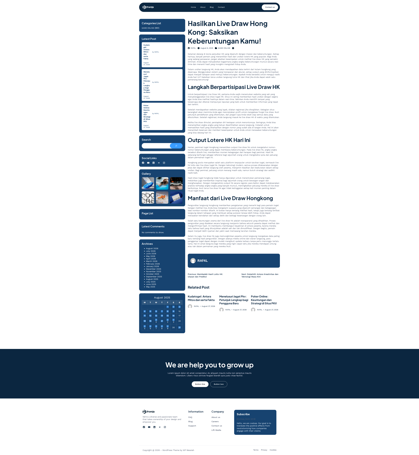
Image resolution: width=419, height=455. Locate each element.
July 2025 (150, 282)
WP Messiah (188, 450)
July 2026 (150, 251)
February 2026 (153, 264)
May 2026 (150, 256)
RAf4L (193, 48)
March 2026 (151, 261)
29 (167, 326)
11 (144, 316)
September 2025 (154, 276)
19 (150, 321)
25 (144, 326)
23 (173, 320)
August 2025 (152, 279)
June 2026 (151, 253)
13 (156, 316)
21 (162, 321)
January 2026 (152, 266)
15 (168, 316)
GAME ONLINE (148, 28)
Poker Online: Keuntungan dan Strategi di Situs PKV (146, 113)
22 (167, 320)
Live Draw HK (263, 231)
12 (150, 316)
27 (156, 326)
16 (173, 316)
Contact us (270, 7)
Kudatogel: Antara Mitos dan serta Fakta (146, 52)
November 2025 (153, 271)
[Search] (176, 146)
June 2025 (151, 284)
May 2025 (150, 287)
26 (150, 326)
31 (179, 327)
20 (156, 320)
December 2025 (153, 269)
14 (162, 316)
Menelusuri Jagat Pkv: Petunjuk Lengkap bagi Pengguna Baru (146, 82)
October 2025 (152, 274)
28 (161, 326)
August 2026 (152, 248)
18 (145, 321)
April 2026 (151, 259)
